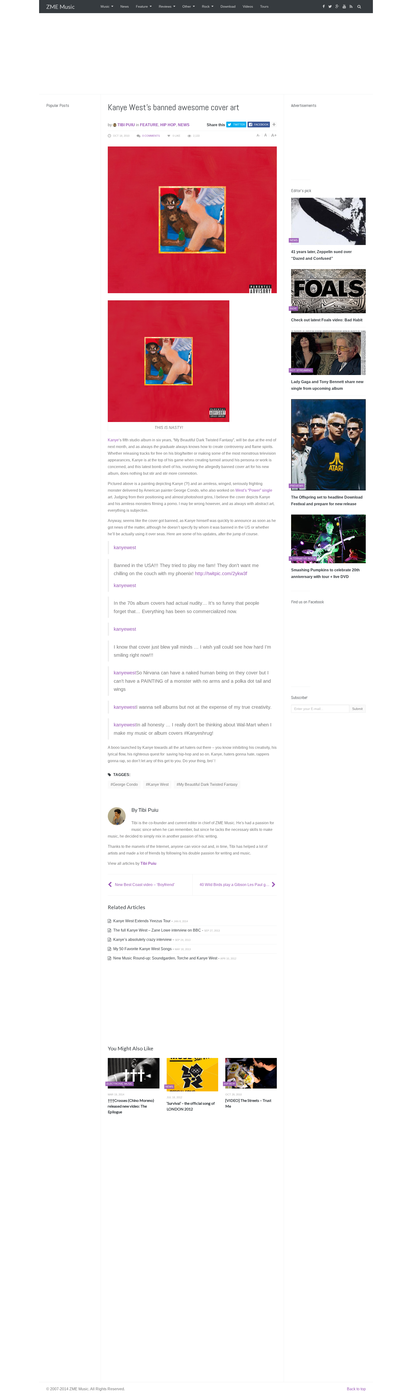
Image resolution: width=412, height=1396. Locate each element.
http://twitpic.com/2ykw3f (221, 573)
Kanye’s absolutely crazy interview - (151, 940)
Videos (248, 6)
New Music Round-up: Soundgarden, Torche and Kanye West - (174, 958)
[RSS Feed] (352, 6)
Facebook (261, 124)
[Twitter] (330, 6)
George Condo (125, 784)
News (124, 6)
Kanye (113, 440)
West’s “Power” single (253, 490)
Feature (142, 6)
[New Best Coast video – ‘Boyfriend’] (110, 885)
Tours (264, 6)
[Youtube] (345, 6)
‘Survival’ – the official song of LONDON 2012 (191, 1106)
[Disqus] (192, 1188)
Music (105, 6)
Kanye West (158, 784)
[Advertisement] (206, 53)
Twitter (239, 124)
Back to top (356, 1389)
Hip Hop (168, 125)
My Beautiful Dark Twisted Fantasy (208, 784)
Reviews (165, 6)
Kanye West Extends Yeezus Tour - (150, 921)
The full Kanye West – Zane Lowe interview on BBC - (166, 930)
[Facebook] (324, 6)
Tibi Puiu (126, 125)
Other (186, 6)
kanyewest (125, 547)
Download (228, 6)
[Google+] (337, 6)
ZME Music (60, 6)
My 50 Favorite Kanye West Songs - (151, 949)
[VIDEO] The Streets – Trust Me (248, 1103)
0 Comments (151, 135)
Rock (206, 6)
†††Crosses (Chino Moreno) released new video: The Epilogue (131, 1106)
